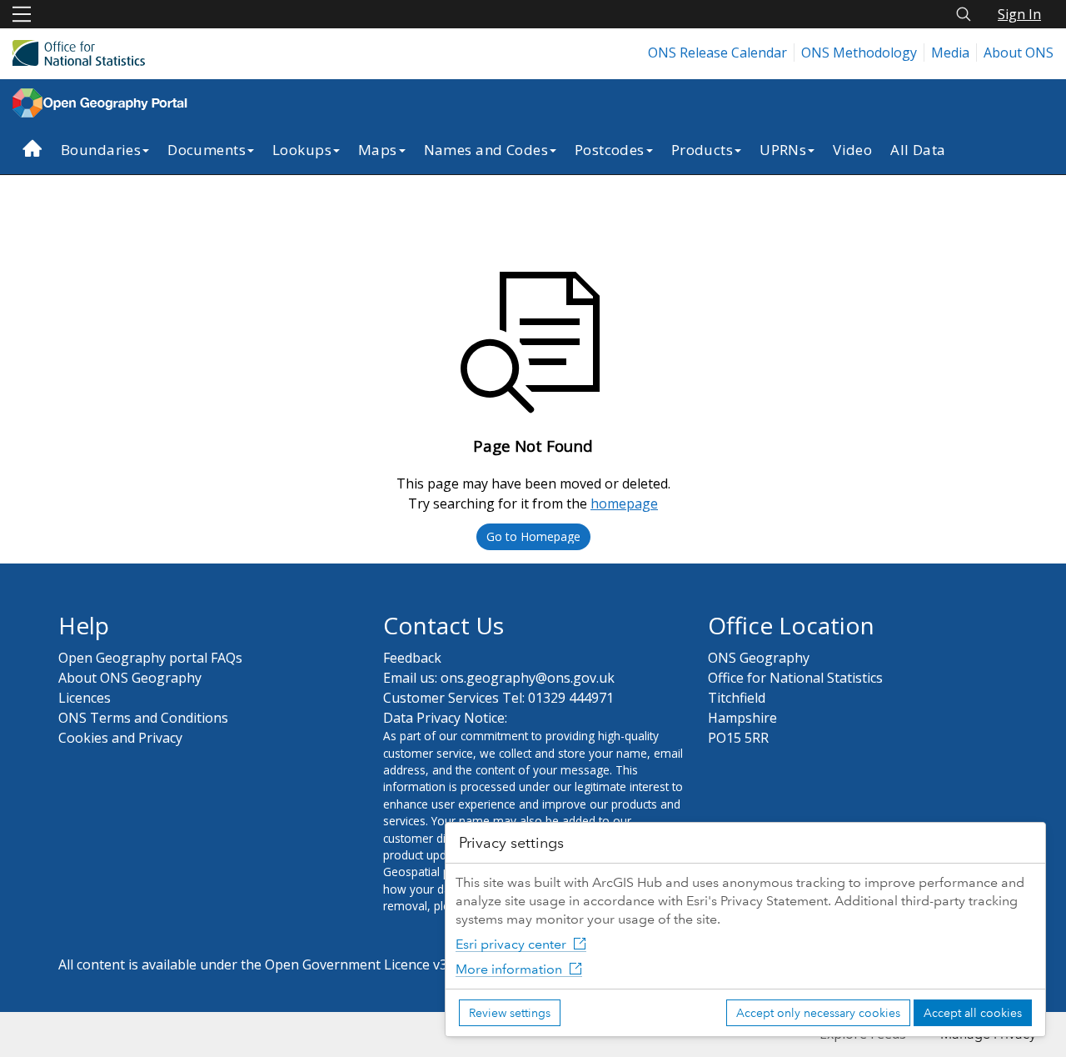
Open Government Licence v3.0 (361, 964)
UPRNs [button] (783, 149)
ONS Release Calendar (717, 52)
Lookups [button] (301, 149)
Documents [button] (206, 149)
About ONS (1019, 52)
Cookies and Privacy (120, 738)
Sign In (1019, 14)
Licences (84, 698)
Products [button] (702, 149)
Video (852, 149)
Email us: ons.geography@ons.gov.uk (499, 678)
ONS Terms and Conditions (143, 718)
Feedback (412, 658)
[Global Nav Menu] (21, 14)
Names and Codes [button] (486, 149)
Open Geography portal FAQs (150, 658)
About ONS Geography (130, 678)
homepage (624, 503)
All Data (917, 149)
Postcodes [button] (610, 149)
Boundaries (101, 149)
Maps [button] (377, 149)
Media (950, 52)
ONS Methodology (859, 52)
